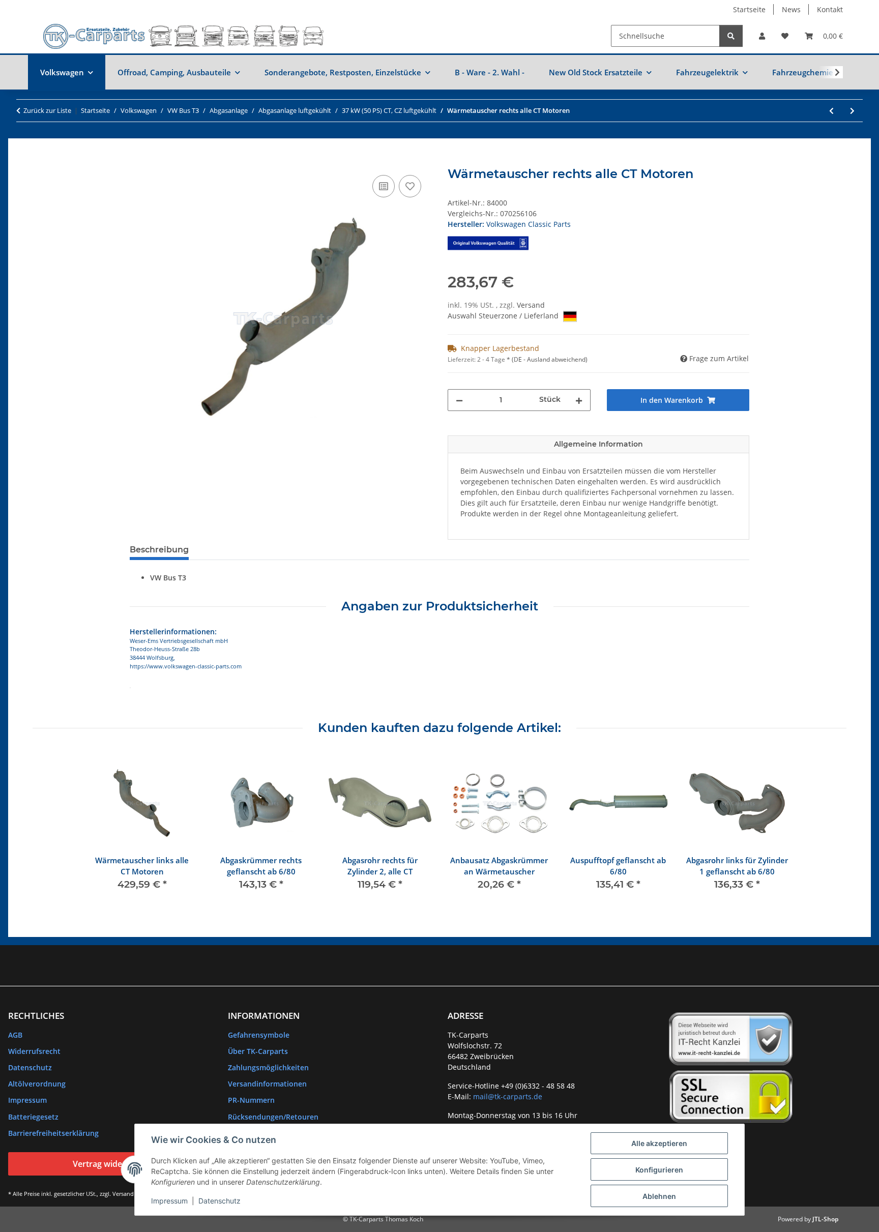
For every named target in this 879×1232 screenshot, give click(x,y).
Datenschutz (219, 1200)
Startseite (749, 9)
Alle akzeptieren (659, 1143)
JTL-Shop (825, 1219)
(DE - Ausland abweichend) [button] (550, 359)
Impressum (169, 1200)
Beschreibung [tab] (159, 549)
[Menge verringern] (459, 400)
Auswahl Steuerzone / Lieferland (504, 315)
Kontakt (830, 9)
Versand (531, 305)
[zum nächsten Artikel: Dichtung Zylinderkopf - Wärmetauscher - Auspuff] (852, 111)
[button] (762, 35)
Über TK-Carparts (258, 1051)
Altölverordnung (37, 1084)
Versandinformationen (267, 1084)
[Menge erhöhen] (579, 400)
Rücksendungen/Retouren (273, 1117)
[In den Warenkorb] (138, 161)
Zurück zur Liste (47, 110)
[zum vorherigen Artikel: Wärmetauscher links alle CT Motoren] (831, 111)
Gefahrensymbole (258, 1035)
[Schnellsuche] (731, 36)
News (791, 9)
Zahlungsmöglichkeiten (268, 1067)
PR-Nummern (251, 1100)
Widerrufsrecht (34, 1051)
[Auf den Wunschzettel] (410, 186)
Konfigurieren (659, 1169)
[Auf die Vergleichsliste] (383, 186)
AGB (15, 1035)
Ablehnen (659, 1196)
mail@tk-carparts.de (507, 1096)
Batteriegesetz (33, 1117)
